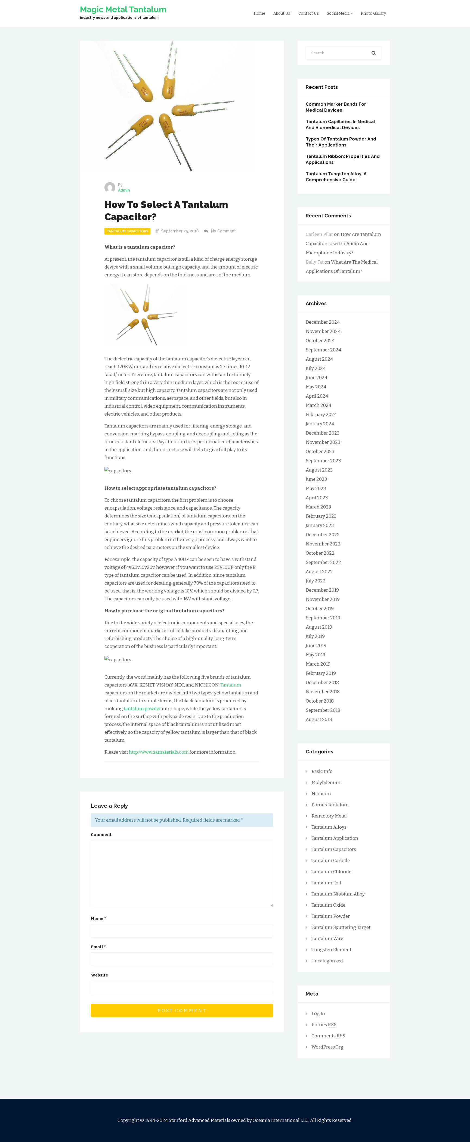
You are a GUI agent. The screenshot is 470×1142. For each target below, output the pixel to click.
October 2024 (320, 341)
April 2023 (317, 498)
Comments (328, 1036)
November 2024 (323, 331)
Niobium (321, 794)
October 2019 (320, 608)
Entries (323, 1025)
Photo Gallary (373, 13)
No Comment (223, 231)
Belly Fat (315, 262)
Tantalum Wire (327, 938)
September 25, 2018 (180, 231)
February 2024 (321, 414)
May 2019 (315, 655)
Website (99, 975)
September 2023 (323, 461)
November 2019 (323, 599)
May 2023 (316, 488)
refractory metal (329, 816)
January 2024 (320, 424)
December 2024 (323, 322)
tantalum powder (142, 709)
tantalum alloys (329, 827)
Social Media (338, 13)
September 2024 (323, 350)
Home (259, 13)
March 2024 (318, 405)
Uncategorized (327, 961)
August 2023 (319, 470)
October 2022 (320, 553)
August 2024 (319, 359)
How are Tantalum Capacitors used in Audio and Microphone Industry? (343, 244)
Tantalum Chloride (331, 872)
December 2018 (322, 682)
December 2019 (322, 590)
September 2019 (323, 618)
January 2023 (320, 525)
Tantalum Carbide (330, 860)
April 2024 (317, 396)
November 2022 (323, 544)
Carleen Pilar (319, 234)
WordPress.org (327, 1047)
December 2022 (323, 535)
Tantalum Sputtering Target (340, 927)
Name (98, 918)
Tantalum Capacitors (127, 231)
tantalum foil (326, 883)
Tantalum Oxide (328, 905)
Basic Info (322, 771)
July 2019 (315, 636)
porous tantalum (330, 805)
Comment (101, 834)
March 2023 (318, 507)
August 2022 (319, 572)
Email (98, 946)
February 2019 (321, 673)
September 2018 (323, 710)
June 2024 (316, 377)
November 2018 (323, 692)
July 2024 (316, 368)
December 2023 (322, 433)
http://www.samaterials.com (159, 752)
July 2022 (316, 581)
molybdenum (326, 782)
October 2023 (320, 451)
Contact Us (308, 13)
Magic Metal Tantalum (123, 9)
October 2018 (320, 701)
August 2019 (319, 627)
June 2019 (316, 645)
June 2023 (316, 479)
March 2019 (318, 664)
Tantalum (230, 685)
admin (124, 190)
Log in (318, 1013)
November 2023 (323, 442)
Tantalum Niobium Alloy (338, 894)
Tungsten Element (331, 950)
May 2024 (316, 387)
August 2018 (319, 719)
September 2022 (323, 562)
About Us (281, 13)
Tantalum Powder (330, 916)
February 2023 (321, 516)
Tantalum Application (334, 838)
